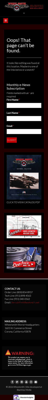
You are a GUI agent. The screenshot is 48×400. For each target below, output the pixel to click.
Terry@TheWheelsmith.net (25, 302)
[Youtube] (26, 382)
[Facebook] (12, 382)
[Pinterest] (22, 382)
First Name (13, 99)
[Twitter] (17, 382)
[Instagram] (31, 382)
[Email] (36, 382)
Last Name (13, 112)
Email (10, 126)
